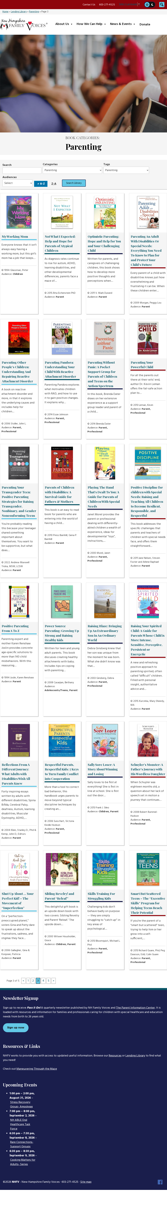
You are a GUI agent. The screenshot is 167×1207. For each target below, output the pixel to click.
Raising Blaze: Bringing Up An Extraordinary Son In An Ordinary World (105, 633)
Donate (145, 24)
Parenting (34, 12)
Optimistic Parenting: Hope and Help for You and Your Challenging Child (104, 243)
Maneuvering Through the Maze (36, 1069)
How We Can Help (92, 24)
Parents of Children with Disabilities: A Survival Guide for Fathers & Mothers (59, 494)
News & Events (123, 24)
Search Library (74, 183)
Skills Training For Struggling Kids (101, 895)
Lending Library (19, 12)
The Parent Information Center (135, 1007)
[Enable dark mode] (152, 4)
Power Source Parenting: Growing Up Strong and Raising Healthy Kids (62, 633)
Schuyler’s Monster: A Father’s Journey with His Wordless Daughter (148, 769)
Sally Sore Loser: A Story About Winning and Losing (103, 769)
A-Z (42, 183)
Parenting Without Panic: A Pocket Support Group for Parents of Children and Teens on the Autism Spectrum (102, 374)
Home (5, 12)
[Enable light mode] (147, 4)
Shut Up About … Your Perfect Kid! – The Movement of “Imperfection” (18, 900)
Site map (85, 1182)
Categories (50, 164)
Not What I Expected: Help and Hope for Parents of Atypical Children (60, 243)
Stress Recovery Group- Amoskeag (21, 1104)
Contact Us (89, 5)
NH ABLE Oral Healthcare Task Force (20, 1124)
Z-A (53, 183)
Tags (106, 164)
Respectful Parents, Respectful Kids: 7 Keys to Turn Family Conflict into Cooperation (62, 771)
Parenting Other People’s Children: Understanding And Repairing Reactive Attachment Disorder (17, 371)
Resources (115, 1055)
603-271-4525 (107, 5)
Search (7, 165)
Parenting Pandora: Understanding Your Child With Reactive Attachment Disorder (60, 369)
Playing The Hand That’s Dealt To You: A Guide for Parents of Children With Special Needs (104, 496)
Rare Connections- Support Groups (21, 1144)
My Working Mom (15, 236)
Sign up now (15, 1027)
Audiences (9, 177)
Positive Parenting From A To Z (15, 628)
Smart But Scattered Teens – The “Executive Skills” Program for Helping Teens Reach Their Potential (148, 902)
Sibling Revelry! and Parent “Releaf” (59, 895)
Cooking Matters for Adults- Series (22, 1162)
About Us (64, 24)
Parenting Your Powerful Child (142, 364)
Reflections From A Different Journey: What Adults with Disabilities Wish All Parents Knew (16, 773)
